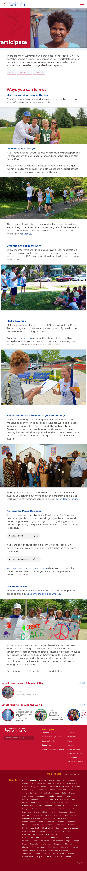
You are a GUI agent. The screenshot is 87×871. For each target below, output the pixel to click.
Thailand (64, 850)
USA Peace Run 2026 (72, 774)
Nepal (24, 828)
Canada (52, 790)
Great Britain (27, 806)
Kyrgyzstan (63, 812)
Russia (76, 838)
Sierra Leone (46, 844)
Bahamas (61, 783)
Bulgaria (33, 790)
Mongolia (36, 825)
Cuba (64, 793)
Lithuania (57, 815)
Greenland (48, 806)
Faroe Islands (64, 799)
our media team (23, 338)
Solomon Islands (39, 847)
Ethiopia (44, 799)
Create (39, 72)
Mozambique (60, 825)
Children (45, 733)
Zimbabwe (26, 860)
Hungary (26, 809)
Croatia (56, 793)
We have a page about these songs (27, 568)
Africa (24, 780)
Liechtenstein (45, 815)
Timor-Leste (27, 853)
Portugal (51, 834)
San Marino (45, 841)
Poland (42, 834)
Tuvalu (54, 853)
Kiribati (45, 812)
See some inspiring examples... (44, 593)
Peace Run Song (73, 749)
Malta (65, 818)
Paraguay (26, 834)
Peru (35, 834)
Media (69, 741)
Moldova (72, 822)
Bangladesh (72, 783)
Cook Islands (45, 793)
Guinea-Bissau (73, 806)
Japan (75, 809)
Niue (58, 828)
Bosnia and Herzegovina (59, 787)
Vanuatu (49, 857)
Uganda (62, 853)
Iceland (35, 809)
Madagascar (27, 818)
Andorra (42, 780)
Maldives (56, 818)
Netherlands (35, 828)
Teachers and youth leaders (53, 749)
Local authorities (48, 741)
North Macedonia (29, 831)
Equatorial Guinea (64, 796)
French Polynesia (46, 802)
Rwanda (25, 841)
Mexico (51, 822)
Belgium (35, 787)
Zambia (68, 857)
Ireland (61, 809)
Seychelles (34, 844)
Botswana (76, 787)
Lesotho (25, 815)
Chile (72, 790)
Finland (25, 802)
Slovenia (25, 847)
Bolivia (44, 787)
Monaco (25, 825)
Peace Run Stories (74, 753)
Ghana (69, 802)
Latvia (72, 812)
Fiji (73, 799)
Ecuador (51, 796)
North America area (70, 828)
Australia (42, 783)
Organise (24, 72)
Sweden (33, 850)
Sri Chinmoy (72, 757)
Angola (52, 780)
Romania (66, 838)
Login (79, 863)
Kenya (37, 812)
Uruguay (39, 857)
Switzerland (44, 850)
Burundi (42, 790)
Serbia (25, 844)
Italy (68, 809)
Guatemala (59, 806)
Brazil (24, 790)
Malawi (38, 818)
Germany (60, 802)
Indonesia (52, 809)
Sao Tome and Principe (61, 841)
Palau (50, 831)
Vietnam (59, 857)
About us (71, 733)
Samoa (35, 841)
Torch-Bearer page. (67, 499)
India (43, 809)
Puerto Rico (55, 838)
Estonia (25, 799)
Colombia (34, 793)
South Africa (53, 847)
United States (28, 857)
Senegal (76, 841)
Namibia (71, 825)
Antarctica (61, 780)
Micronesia (61, 822)
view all (82, 683)
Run (11, 72)
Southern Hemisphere (70, 847)
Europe (53, 799)
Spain (24, 850)
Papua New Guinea (63, 831)
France (34, 802)
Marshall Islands (28, 822)
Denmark (41, 796)
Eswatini (34, 799)
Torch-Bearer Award (75, 762)
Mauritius (42, 822)
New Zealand (47, 828)
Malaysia (47, 818)
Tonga (37, 853)
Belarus (25, 787)
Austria (51, 783)
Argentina (72, 780)
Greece (39, 806)
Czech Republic (28, 796)
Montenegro (47, 825)
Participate (46, 745)
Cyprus (72, 793)
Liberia (34, 815)
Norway (42, 831)
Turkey (45, 853)
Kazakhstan (27, 812)
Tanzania (54, 850)
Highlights (71, 737)
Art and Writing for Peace (52, 737)
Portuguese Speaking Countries (35, 838)
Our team (71, 745)
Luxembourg (69, 815)
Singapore (58, 844)
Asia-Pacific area (29, 783)
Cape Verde (62, 790)
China (24, 793)
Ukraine (71, 853)
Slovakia (68, 844)
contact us (25, 233)
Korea (53, 812)
